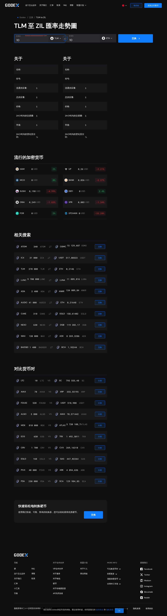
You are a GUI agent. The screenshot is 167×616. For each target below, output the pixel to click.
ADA (23, 291)
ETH (61, 269)
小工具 (17, 588)
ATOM (24, 247)
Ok (119, 610)
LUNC (23, 280)
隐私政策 (110, 609)
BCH (63, 347)
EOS (23, 436)
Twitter (147, 575)
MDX (23, 425)
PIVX (23, 470)
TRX (61, 436)
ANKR (61, 291)
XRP (62, 392)
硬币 (55, 583)
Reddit (147, 598)
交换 (31, 17)
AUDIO (24, 302)
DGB (62, 325)
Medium (147, 580)
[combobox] (81, 5)
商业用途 (84, 574)
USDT (61, 258)
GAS (62, 459)
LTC (22, 381)
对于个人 (84, 569)
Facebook (148, 569)
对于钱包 (56, 578)
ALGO (23, 414)
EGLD (62, 314)
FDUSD (24, 403)
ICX (22, 258)
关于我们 (43, 5)
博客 (71, 5)
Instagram (148, 586)
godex (22, 17)
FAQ (65, 5)
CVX (61, 448)
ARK (61, 470)
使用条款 (99, 609)
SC (60, 381)
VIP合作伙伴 (58, 569)
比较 (100, 380)
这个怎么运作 (30, 5)
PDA (23, 481)
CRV (23, 448)
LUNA (62, 280)
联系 (58, 5)
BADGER (25, 347)
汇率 (51, 5)
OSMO (63, 247)
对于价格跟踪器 (59, 588)
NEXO (23, 325)
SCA (61, 481)
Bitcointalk (148, 592)
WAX (23, 336)
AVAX (23, 392)
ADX (61, 336)
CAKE (23, 314)
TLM (23, 269)
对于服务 (56, 574)
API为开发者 (58, 593)
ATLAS (62, 425)
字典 (16, 593)
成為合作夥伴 (153, 5)
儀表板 (136, 5)
